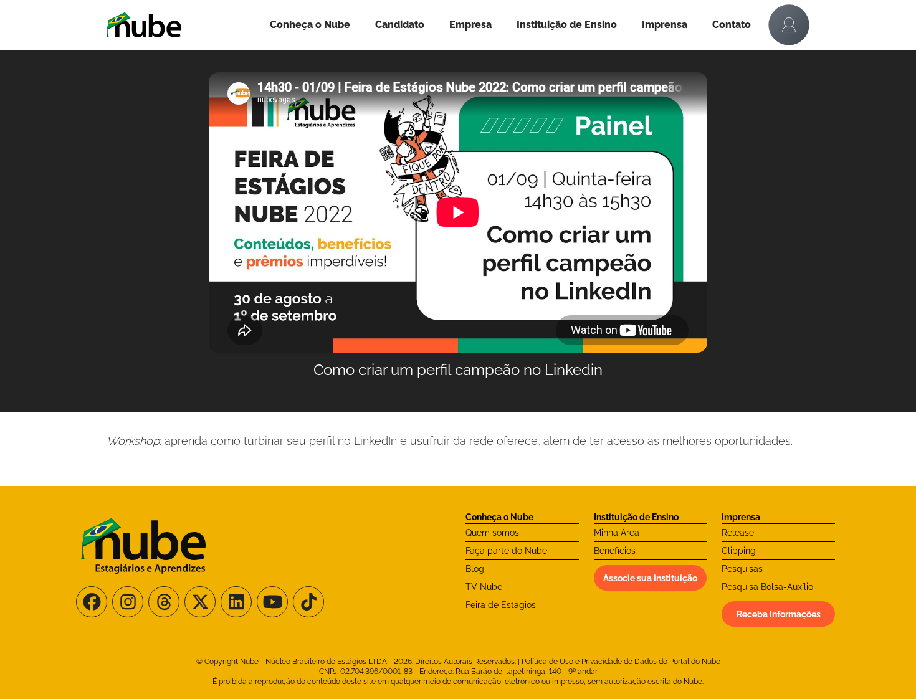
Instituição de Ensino (567, 25)
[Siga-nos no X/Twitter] (200, 601)
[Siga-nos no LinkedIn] (236, 601)
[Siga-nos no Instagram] (127, 601)
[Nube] (182, 24)
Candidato (399, 25)
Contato (731, 25)
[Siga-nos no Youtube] (272, 601)
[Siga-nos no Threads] (163, 601)
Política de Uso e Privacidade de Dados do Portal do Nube (621, 661)
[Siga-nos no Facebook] (91, 601)
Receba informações (779, 614)
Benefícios (615, 551)
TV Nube (483, 587)
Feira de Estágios (500, 605)
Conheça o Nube (310, 25)
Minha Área (616, 533)
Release (738, 533)
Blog (474, 569)
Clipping (739, 551)
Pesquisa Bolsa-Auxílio (767, 587)
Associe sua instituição (650, 578)
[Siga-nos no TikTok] (308, 601)
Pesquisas (742, 569)
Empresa (470, 25)
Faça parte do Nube (506, 551)
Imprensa (664, 25)
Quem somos (492, 533)
